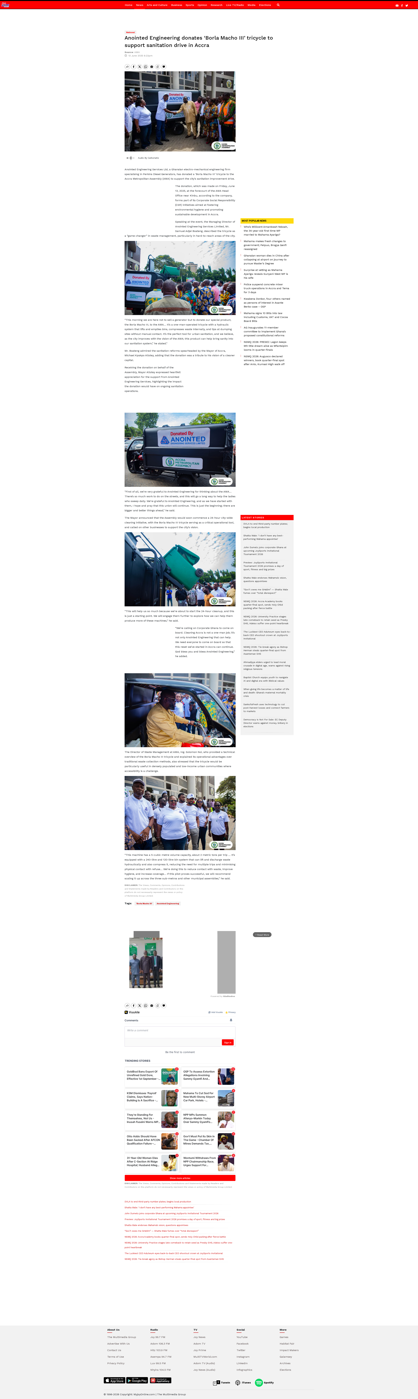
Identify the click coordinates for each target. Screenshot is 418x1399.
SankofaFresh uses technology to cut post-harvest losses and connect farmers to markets (266, 709)
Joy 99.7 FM (157, 1337)
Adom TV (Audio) (204, 1363)
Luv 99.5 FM (158, 1363)
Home (128, 5)
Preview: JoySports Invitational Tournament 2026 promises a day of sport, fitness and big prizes (175, 1219)
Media (251, 5)
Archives (285, 1363)
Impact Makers (289, 1350)
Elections (265, 5)
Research (216, 5)
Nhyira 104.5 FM (160, 1369)
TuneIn (225, 1382)
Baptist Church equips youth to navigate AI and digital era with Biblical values (265, 681)
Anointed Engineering (168, 903)
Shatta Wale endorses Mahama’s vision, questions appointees (156, 1225)
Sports (190, 5)
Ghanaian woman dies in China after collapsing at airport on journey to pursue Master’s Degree (266, 259)
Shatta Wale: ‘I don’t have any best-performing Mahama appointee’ (159, 1207)
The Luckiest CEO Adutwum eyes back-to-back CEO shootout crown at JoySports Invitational (174, 1253)
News (139, 5)
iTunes (246, 1382)
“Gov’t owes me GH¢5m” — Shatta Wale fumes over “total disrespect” (162, 1231)
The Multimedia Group (121, 1337)
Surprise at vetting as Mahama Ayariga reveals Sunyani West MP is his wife (266, 273)
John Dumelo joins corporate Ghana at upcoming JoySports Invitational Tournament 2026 (171, 1213)
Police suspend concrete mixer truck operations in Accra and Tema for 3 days (266, 288)
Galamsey (286, 1356)
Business (176, 5)
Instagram (243, 1356)
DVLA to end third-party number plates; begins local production (158, 1201)
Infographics (244, 1369)
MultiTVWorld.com (205, 1356)
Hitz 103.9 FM (158, 1350)
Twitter (241, 1350)
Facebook (243, 1343)
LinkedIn (242, 1363)
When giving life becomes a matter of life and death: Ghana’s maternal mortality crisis (266, 694)
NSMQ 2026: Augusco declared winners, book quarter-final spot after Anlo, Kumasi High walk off (264, 360)
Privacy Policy (115, 1363)
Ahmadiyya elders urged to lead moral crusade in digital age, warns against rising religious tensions (266, 667)
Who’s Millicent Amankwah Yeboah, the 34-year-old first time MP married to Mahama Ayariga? (266, 230)
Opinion (202, 5)
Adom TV (199, 1343)
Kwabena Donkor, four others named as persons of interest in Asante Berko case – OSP (267, 302)
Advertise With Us (118, 1343)
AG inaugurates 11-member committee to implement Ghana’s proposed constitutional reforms (265, 331)
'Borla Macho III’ (144, 903)
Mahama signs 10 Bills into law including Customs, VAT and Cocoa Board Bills (266, 317)
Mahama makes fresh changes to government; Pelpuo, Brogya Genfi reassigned (265, 245)
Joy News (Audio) (204, 1369)
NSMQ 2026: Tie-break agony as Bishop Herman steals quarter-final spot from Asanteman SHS (174, 1259)
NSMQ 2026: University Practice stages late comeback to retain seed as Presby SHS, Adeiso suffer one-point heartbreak (265, 621)
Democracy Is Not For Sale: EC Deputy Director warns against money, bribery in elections (265, 724)
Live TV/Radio (235, 5)
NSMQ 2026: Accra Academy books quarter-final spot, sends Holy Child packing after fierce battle (175, 1237)
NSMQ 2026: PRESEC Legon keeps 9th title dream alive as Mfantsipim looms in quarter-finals (266, 345)
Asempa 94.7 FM (160, 1356)
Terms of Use (115, 1356)
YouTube (242, 1337)
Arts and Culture (157, 5)
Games (284, 1337)
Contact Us (114, 1350)
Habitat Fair (287, 1343)
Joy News (199, 1337)
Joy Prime (199, 1350)
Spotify (268, 1382)
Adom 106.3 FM (160, 1343)
